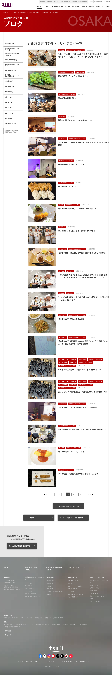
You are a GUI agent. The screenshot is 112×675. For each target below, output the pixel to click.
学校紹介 (15, 12)
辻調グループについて (97, 577)
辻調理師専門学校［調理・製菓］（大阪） (29, 12)
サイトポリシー (52, 662)
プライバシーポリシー (40, 662)
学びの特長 (50, 577)
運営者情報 (29, 662)
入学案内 (7, 577)
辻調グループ (7, 12)
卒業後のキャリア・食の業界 (34, 578)
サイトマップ (20, 662)
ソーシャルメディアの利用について (68, 662)
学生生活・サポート (75, 577)
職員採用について (84, 662)
